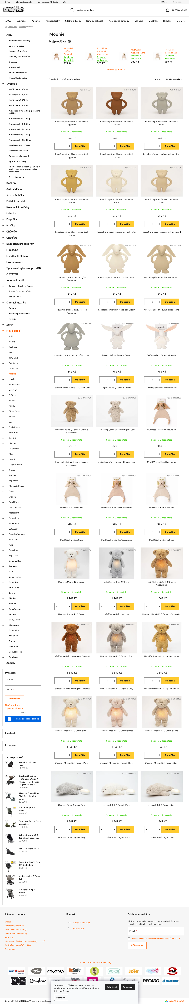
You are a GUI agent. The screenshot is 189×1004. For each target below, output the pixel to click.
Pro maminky (14, 262)
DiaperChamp (15, 464)
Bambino (13, 657)
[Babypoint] (16, 971)
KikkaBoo (13, 405)
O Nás (7, 2)
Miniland (13, 443)
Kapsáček (13, 555)
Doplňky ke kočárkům (19, 56)
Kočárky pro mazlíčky (19, 313)
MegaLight (14, 512)
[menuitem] (8, 20)
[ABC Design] (18, 980)
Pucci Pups (14, 502)
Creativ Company (17, 534)
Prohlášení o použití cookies (18, 945)
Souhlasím (128, 987)
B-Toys (12, 395)
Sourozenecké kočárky (20, 156)
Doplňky (13, 62)
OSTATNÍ (12, 274)
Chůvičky (12, 231)
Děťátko (81, 962)
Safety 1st (14, 363)
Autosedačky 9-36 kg (19, 134)
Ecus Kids (13, 539)
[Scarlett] (172, 971)
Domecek (13, 646)
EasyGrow (13, 550)
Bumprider (14, 518)
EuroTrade (14, 587)
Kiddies (12, 603)
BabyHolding (15, 577)
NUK (11, 571)
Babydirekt (14, 582)
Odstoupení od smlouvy (16, 933)
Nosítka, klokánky (17, 256)
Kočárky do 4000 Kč (18, 94)
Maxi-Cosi (13, 432)
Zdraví (10, 324)
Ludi (11, 422)
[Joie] (133, 971)
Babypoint (14, 630)
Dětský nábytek (16, 177)
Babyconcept (15, 651)
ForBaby (13, 347)
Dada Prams (14, 427)
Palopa (12, 308)
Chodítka (11, 237)
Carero (12, 593)
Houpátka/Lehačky (18, 78)
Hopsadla (12, 250)
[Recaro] (151, 980)
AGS (11, 336)
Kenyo (12, 341)
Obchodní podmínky (24, 2)
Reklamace (10, 949)
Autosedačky (15, 67)
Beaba (12, 400)
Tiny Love (13, 357)
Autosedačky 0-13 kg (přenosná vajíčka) (24, 112)
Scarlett (13, 614)
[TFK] (36, 971)
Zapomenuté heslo (14, 708)
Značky (10, 663)
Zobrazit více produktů (115, 69)
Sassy (11, 491)
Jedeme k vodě (15, 280)
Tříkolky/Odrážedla (18, 72)
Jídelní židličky (15, 195)
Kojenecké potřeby (18, 51)
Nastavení (61, 997)
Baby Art (13, 389)
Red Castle (14, 523)
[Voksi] (114, 971)
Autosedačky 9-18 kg (19, 129)
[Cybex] (38, 980)
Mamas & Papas (16, 486)
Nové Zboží (13, 331)
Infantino (13, 459)
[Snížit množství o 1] (56, 146)
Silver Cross (14, 411)
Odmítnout (112, 987)
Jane (11, 544)
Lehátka (11, 213)
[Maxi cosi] (170, 980)
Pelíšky (12, 318)
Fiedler (12, 598)
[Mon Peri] (153, 971)
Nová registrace (12, 705)
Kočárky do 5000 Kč (18, 100)
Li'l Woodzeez (15, 507)
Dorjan (12, 641)
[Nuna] (55, 971)
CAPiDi (12, 438)
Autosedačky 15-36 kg (20, 140)
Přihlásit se (14, 698)
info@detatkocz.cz (81, 922)
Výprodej (11, 84)
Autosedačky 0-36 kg (19, 124)
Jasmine (13, 566)
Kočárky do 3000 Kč (18, 89)
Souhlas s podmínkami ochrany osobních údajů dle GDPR (156, 938)
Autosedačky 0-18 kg (19, 118)
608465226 (79, 928)
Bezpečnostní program (20, 244)
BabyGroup (14, 619)
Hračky (10, 225)
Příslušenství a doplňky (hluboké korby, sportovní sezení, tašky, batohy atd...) (24, 169)
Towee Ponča (15, 296)
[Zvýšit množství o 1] (69, 146)
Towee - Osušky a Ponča (21, 286)
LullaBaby (13, 529)
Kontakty (9, 937)
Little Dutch (14, 368)
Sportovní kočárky (17, 46)
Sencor (12, 416)
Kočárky (11, 183)
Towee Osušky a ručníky (20, 291)
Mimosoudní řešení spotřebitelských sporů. (25, 941)
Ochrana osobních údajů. (48, 2)
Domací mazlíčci (16, 302)
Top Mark (13, 480)
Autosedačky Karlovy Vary (99, 962)
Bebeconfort (15, 384)
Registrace (177, 2)
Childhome (14, 448)
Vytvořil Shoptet (176, 1001)
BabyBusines (15, 609)
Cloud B (12, 496)
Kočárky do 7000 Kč (18, 105)
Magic (11, 454)
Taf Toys (13, 475)
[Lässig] (94, 971)
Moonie (12, 373)
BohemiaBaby (15, 561)
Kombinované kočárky (19, 40)
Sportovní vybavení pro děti (23, 268)
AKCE (9, 35)
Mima (11, 352)
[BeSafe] (75, 971)
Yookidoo (13, 635)
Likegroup (14, 625)
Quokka (12, 470)
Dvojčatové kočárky (18, 150)
